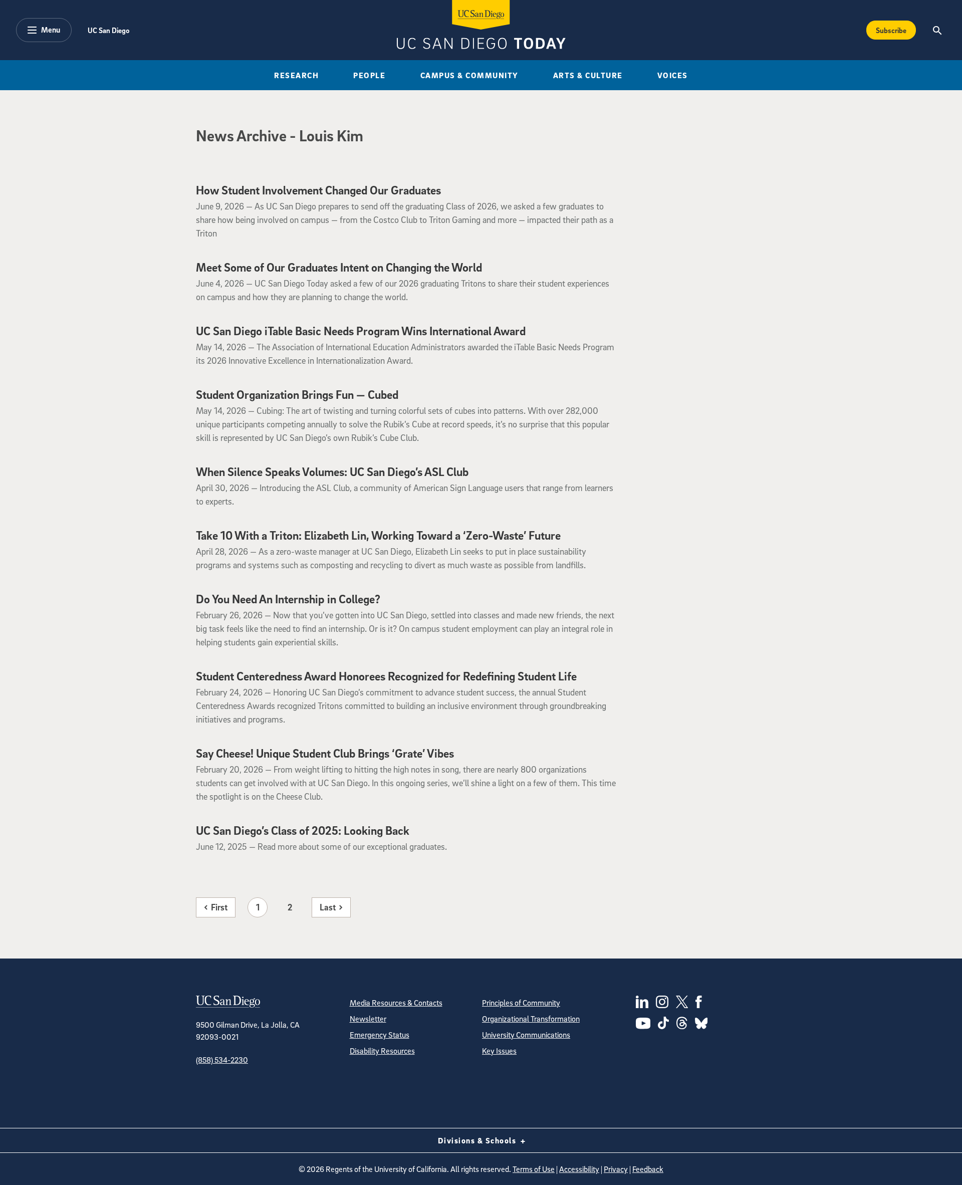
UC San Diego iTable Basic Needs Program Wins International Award (361, 331)
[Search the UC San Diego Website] (937, 30)
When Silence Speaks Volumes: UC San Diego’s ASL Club (332, 471)
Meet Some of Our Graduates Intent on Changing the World (339, 267)
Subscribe (891, 30)
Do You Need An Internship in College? (288, 599)
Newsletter (368, 1019)
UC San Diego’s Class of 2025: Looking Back (302, 830)
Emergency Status (379, 1035)
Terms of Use (534, 1169)
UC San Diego (108, 30)
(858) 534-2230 (222, 1060)
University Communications (526, 1035)
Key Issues (499, 1051)
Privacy (616, 1169)
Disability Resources (382, 1051)
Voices (672, 75)
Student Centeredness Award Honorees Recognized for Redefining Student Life (386, 676)
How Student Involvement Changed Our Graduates (318, 190)
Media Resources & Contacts (396, 1003)
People (369, 75)
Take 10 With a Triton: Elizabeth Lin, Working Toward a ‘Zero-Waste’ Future (378, 535)
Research (296, 75)
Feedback (647, 1169)
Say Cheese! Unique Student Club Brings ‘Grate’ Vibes (325, 753)
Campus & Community (469, 75)
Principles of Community (521, 1003)
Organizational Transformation (531, 1019)
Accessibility (579, 1169)
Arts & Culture (588, 75)
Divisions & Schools (478, 1140)
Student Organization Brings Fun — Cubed (297, 394)
